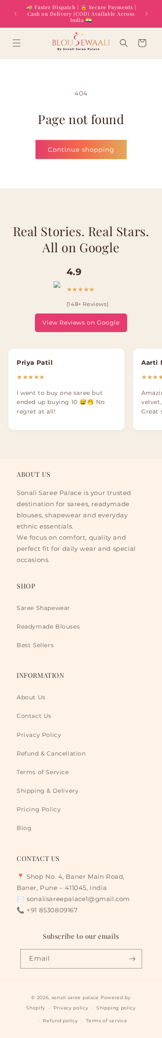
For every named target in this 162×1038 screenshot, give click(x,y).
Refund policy (60, 1021)
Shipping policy (116, 1008)
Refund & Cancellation (51, 753)
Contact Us (34, 716)
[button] (16, 43)
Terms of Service (43, 772)
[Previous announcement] (15, 14)
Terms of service (106, 1021)
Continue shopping (81, 149)
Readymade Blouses (48, 626)
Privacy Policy (39, 735)
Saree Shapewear (43, 608)
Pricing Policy (39, 809)
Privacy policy (71, 1008)
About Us (31, 697)
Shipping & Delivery (48, 790)
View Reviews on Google (80, 322)
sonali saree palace (75, 997)
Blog (24, 828)
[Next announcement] (146, 14)
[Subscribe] (132, 959)
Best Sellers (35, 645)
